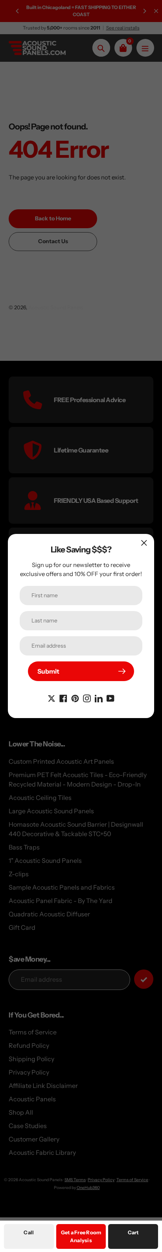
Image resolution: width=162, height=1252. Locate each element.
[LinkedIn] (99, 698)
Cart (133, 1232)
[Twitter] (51, 698)
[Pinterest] (75, 698)
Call (29, 1232)
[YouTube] (110, 698)
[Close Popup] (144, 543)
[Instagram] (87, 698)
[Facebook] (63, 698)
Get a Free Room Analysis (81, 1236)
